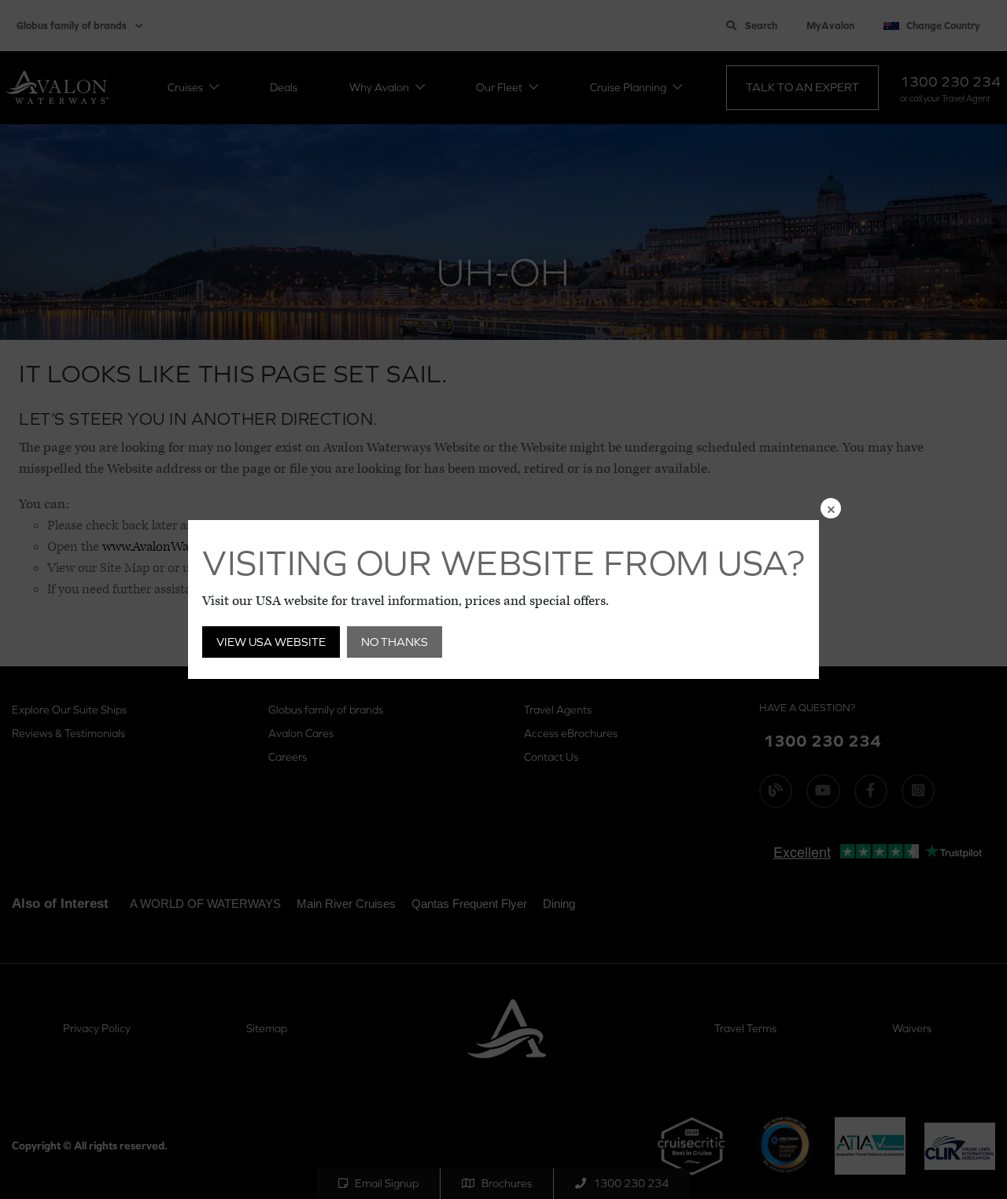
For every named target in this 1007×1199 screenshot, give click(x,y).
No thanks (394, 641)
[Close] (831, 508)
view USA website (271, 641)
